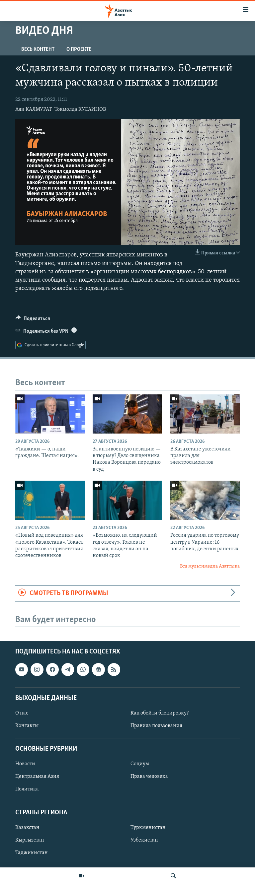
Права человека (149, 777)
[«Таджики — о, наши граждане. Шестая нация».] (50, 414)
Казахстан (27, 827)
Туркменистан (148, 827)
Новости (25, 764)
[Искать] (173, 875)
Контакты (27, 725)
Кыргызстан (29, 840)
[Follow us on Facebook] (52, 669)
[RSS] (114, 669)
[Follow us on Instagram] (37, 669)
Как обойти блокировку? (159, 713)
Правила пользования (156, 725)
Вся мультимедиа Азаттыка (210, 566)
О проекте (78, 49)
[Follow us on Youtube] (21, 669)
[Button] (33, 320)
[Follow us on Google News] (98, 669)
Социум (139, 764)
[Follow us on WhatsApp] (83, 669)
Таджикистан (31, 852)
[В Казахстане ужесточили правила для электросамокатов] (205, 414)
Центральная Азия (37, 777)
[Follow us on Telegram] (67, 669)
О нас (21, 713)
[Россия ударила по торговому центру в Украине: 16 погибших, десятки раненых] (205, 500)
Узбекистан (144, 840)
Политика (27, 789)
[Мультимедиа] (82, 875)
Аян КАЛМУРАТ (33, 109)
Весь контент (37, 49)
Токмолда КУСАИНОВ (80, 109)
